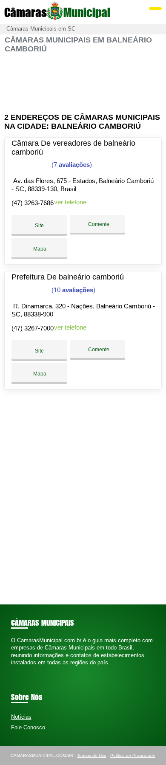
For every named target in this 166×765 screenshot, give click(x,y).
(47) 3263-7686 (32, 202)
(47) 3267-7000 (32, 328)
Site (39, 226)
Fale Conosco (28, 727)
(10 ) (72, 290)
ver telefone (70, 202)
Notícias (21, 717)
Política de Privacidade (132, 755)
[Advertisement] (83, 83)
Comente (98, 224)
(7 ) (71, 164)
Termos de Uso (91, 755)
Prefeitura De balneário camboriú (67, 277)
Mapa (39, 249)
